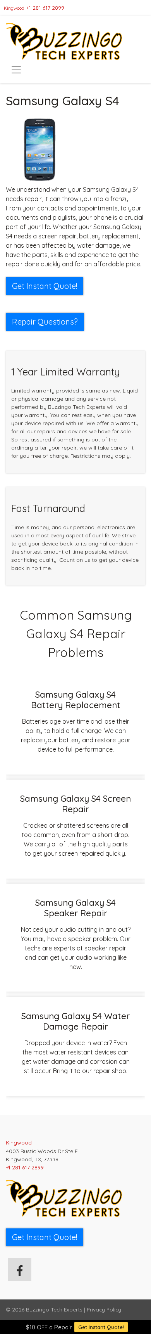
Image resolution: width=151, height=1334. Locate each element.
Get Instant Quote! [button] (44, 286)
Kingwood (14, 8)
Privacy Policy (104, 1309)
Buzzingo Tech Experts (54, 1309)
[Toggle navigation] (16, 70)
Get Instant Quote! (101, 1327)
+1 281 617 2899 (45, 7)
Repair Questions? (45, 322)
